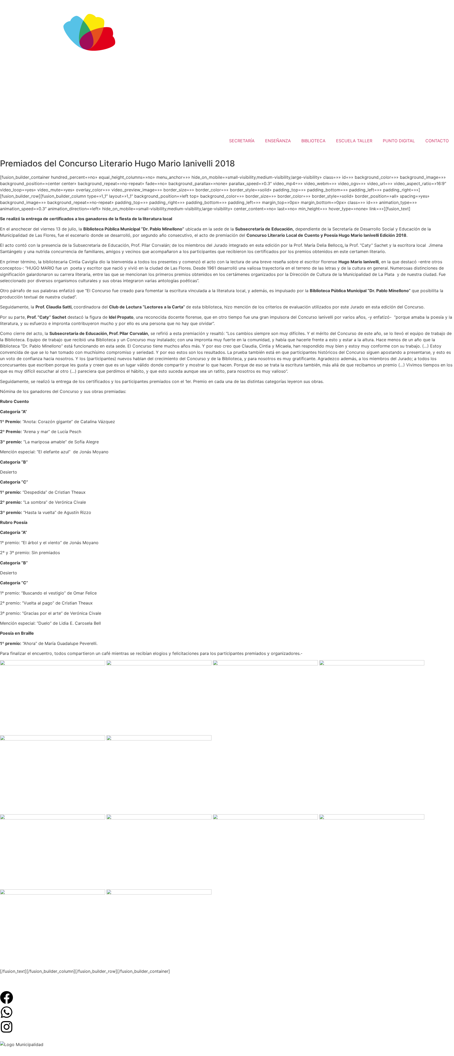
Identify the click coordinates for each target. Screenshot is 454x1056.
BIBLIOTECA (313, 140)
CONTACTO (437, 140)
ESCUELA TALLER (354, 140)
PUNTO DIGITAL (399, 140)
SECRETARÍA (242, 140)
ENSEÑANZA (278, 140)
